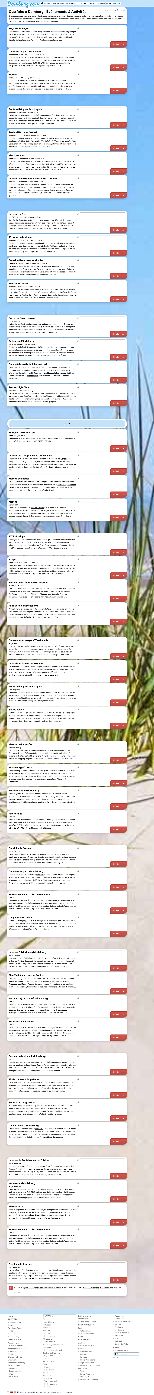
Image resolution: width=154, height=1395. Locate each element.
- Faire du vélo (49, 1370)
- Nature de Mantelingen (88, 1379)
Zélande (21, 138)
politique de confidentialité (42, 1392)
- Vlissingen (118, 1327)
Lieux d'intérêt (48, 1322)
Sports (45, 1364)
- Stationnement (84, 1331)
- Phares (46, 1333)
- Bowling (47, 1347)
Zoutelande (52, 295)
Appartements (13, 1343)
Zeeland (40, 1065)
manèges (24, 1198)
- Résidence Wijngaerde (17, 1348)
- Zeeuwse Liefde (15, 1371)
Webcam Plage (14, 1336)
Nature (45, 1358)
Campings (12, 1354)
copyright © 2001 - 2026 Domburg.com (62, 1392)
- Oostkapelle (83, 1377)
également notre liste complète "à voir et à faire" (42, 1288)
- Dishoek (117, 1324)
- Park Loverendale (15, 1346)
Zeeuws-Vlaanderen (121, 1333)
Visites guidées (49, 1361)
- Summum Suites (15, 1351)
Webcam (56, 3)
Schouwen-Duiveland (86, 1346)
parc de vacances (35, 1212)
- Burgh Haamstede (86, 1363)
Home (10, 1316)
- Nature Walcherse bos (122, 1322)
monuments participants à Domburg (59, 187)
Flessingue (62, 161)
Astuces (11, 1325)
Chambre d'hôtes (15, 1357)
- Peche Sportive (50, 1384)
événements (30, 753)
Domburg (47, 3)
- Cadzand (117, 1341)
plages (63, 459)
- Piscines (47, 1367)
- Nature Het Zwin (120, 1344)
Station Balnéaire (14, 1322)
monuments (105, 1288)
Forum (80, 1336)
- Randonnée (48, 1373)
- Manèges (47, 1378)
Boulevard (62, 485)
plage (16, 34)
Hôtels (10, 1374)
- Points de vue (49, 1336)
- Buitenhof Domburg (16, 1363)
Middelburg (40, 57)
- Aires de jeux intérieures (53, 1345)
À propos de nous (120, 1351)
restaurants (13, 251)
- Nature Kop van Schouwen (89, 1365)
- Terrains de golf (50, 1381)
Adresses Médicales (86, 1334)
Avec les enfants (14, 1328)
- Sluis (115, 1338)
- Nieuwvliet (118, 1336)
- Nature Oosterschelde (87, 1360)
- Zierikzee (82, 1357)
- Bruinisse (82, 1354)
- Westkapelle (118, 1316)
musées (86, 1288)
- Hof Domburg (14, 1365)
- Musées (47, 1325)
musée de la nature (39, 978)
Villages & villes (49, 1356)
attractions (33, 1030)
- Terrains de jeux (50, 1342)
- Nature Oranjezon (86, 1374)
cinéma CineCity (43, 167)
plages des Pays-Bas (29, 40)
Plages (73, 3)
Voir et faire (82, 3)
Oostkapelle (40, 243)
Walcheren (82, 1368)
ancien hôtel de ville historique (62, 1192)
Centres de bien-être (51, 1353)
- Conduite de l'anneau (87, 1322)
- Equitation (47, 1387)
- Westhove (12, 1368)
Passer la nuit (65, 3)
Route (80, 1328)
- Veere (81, 1371)
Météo (115, 3)
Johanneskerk (63, 367)
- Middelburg (118, 1330)
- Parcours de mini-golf (52, 1350)
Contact (116, 1357)
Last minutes (13, 1377)
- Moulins (47, 1330)
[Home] (42, 3)
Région (108, 3)
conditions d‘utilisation (26, 1392)
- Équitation (47, 1375)
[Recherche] (119, 3)
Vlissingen (71, 485)
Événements (92, 3)
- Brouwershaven (85, 1351)
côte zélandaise (61, 753)
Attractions (47, 1339)
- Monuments (48, 1328)
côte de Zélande (37, 81)
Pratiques (101, 3)
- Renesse (82, 1348)
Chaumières (13, 1360)
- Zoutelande (118, 1319)
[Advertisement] (137, 62)
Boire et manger (84, 1316)
